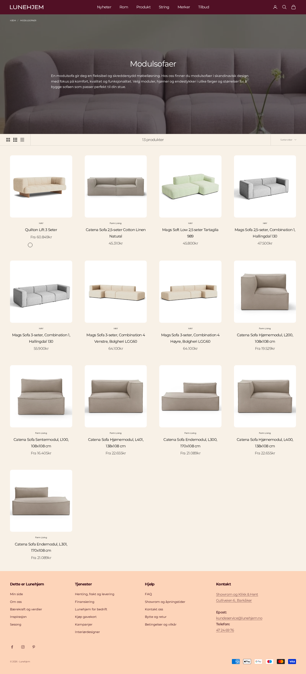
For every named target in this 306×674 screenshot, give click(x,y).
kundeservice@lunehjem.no (239, 618)
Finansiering (84, 602)
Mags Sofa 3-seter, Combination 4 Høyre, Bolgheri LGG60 (190, 338)
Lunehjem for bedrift (91, 609)
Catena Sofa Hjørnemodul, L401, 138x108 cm (115, 442)
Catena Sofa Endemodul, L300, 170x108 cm (190, 442)
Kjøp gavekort (86, 617)
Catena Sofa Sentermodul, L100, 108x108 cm (41, 442)
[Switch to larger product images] (8, 139)
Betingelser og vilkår (161, 624)
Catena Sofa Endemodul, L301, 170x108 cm (41, 547)
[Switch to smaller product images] (15, 139)
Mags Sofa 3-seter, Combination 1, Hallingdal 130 (41, 338)
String (164, 7)
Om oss (16, 602)
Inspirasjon (18, 617)
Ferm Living (116, 223)
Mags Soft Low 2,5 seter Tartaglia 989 (190, 233)
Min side (16, 594)
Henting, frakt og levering (94, 594)
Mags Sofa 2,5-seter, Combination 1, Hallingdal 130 (265, 233)
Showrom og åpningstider (165, 602)
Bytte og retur (156, 617)
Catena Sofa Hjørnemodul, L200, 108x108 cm (265, 338)
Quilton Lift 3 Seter (41, 230)
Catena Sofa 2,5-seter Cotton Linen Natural (116, 233)
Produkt (143, 7)
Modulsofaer (28, 20)
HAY (41, 223)
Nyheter (104, 7)
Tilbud (203, 7)
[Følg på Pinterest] (34, 647)
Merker (184, 7)
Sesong (15, 624)
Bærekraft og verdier (26, 609)
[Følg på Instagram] (23, 647)
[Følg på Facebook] (12, 647)
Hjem (13, 20)
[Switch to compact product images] (22, 139)
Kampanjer (83, 624)
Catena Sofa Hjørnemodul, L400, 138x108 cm (265, 442)
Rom (123, 7)
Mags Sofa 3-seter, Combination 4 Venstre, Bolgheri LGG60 (115, 338)
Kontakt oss (154, 609)
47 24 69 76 (225, 630)
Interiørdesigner (87, 632)
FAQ (148, 594)
